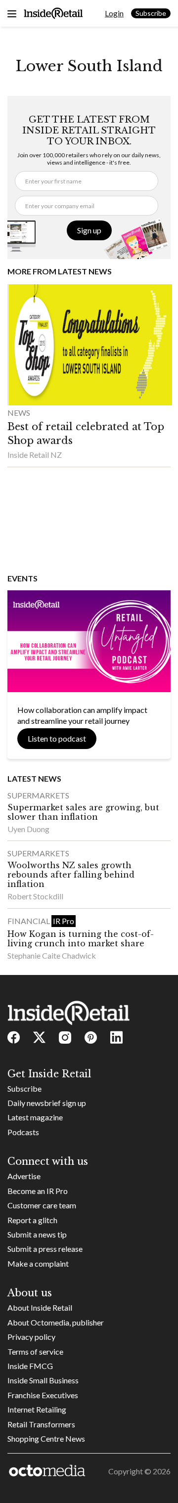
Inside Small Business (43, 1380)
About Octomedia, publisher (55, 1322)
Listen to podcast (57, 738)
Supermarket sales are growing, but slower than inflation (83, 812)
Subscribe (150, 13)
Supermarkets (38, 795)
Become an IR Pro (37, 1190)
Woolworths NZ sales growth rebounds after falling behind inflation (70, 874)
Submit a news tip (37, 1234)
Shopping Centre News (46, 1438)
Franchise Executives (42, 1395)
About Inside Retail (39, 1307)
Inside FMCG (30, 1365)
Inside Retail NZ (34, 454)
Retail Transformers (41, 1424)
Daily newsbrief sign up (46, 1102)
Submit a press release (45, 1248)
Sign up (89, 230)
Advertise (24, 1176)
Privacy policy (31, 1336)
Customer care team (41, 1205)
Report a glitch (32, 1220)
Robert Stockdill (35, 896)
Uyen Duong (28, 829)
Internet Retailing (36, 1409)
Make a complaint (38, 1263)
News (18, 412)
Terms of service (35, 1351)
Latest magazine (35, 1117)
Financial (29, 921)
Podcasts (23, 1132)
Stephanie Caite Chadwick (51, 955)
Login (114, 13)
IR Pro (63, 921)
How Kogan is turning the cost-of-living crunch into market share (80, 938)
